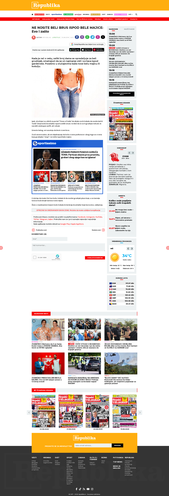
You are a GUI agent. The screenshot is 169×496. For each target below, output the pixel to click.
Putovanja (118, 458)
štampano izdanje (122, 103)
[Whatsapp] (87, 37)
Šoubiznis (81, 464)
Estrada (35, 342)
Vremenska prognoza (36, 469)
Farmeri (92, 464)
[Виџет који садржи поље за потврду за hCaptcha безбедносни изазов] (46, 257)
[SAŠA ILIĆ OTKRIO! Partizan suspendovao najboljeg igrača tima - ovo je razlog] (76, 176)
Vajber (50, 219)
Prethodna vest (41, 230)
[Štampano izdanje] (44, 411)
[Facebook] (77, 37)
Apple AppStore (77, 224)
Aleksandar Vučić (48, 19)
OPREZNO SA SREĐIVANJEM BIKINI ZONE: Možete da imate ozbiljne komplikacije (68, 210)
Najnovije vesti (41, 314)
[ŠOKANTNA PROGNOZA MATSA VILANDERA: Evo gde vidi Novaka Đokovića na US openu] (59, 176)
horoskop (121, 148)
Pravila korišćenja (128, 463)
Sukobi (57, 464)
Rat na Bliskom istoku (85, 19)
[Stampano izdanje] (121, 124)
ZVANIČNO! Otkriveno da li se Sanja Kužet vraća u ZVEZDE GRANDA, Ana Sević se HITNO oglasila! (120, 39)
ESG (102, 463)
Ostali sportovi (69, 476)
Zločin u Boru (108, 19)
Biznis (104, 458)
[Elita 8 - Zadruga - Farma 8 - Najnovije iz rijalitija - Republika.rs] (120, 14)
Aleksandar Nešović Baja (65, 19)
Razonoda (81, 468)
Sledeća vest (96, 230)
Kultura (80, 466)
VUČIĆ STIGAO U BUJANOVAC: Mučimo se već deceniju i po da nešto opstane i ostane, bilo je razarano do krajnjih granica (121, 51)
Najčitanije (129, 29)
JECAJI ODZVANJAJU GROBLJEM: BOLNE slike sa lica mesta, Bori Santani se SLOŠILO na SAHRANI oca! (121, 64)
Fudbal (69, 461)
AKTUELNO (36, 19)
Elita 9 (107, 342)
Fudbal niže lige (71, 463)
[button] (129, 152)
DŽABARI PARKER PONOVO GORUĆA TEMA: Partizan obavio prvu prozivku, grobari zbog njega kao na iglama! (80, 155)
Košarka (69, 466)
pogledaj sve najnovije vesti (121, 94)
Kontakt (127, 470)
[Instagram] (98, 37)
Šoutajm (69, 478)
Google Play (65, 224)
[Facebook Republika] (77, 489)
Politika (71, 342)
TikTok (36, 219)
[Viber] (82, 37)
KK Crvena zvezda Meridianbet (39, 183)
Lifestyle (56, 37)
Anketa (121, 196)
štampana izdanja (45, 390)
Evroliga (69, 482)
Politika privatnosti (129, 474)
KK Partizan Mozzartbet (69, 149)
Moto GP (70, 473)
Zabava (110, 14)
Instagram (90, 217)
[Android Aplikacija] (75, 50)
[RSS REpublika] (88, 489)
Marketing (128, 471)
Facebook (81, 217)
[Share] (34, 321)
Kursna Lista (122, 278)
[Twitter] (103, 37)
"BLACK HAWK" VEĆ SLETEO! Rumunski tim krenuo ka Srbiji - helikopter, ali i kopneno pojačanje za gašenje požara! (120, 380)
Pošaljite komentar (95, 258)
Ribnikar (98, 19)
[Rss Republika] (84, 489)
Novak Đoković (55, 183)
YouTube (98, 217)
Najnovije (113, 29)
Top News (117, 462)
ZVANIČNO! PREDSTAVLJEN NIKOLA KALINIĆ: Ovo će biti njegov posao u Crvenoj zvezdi (41, 187)
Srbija (106, 375)
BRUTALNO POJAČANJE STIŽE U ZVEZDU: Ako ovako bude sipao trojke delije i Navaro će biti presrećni (93, 187)
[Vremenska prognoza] (115, 257)
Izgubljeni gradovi (121, 19)
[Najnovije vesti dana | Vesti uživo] (68, 14)
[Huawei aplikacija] (98, 50)
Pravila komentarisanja (130, 467)
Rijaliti (80, 463)
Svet (104, 14)
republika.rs (82, 494)
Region (57, 463)
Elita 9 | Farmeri (93, 458)
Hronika (86, 14)
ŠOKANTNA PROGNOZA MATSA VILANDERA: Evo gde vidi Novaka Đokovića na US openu (58, 187)
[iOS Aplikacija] (87, 50)
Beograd (35, 463)
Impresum (128, 461)
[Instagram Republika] (92, 489)
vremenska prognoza (122, 241)
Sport (69, 458)
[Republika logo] (46, 5)
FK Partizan (71, 183)
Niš (111, 249)
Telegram (43, 219)
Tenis (69, 468)
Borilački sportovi (70, 470)
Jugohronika (47, 463)
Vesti (48, 14)
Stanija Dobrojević (136, 19)
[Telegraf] (92, 37)
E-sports (70, 480)
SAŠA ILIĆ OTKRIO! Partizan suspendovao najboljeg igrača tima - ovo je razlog (75, 187)
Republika (129, 458)
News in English (116, 467)
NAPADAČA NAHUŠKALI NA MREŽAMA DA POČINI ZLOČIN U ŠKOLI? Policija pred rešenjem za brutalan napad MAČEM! (121, 85)
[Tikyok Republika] (80, 489)
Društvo (34, 466)
